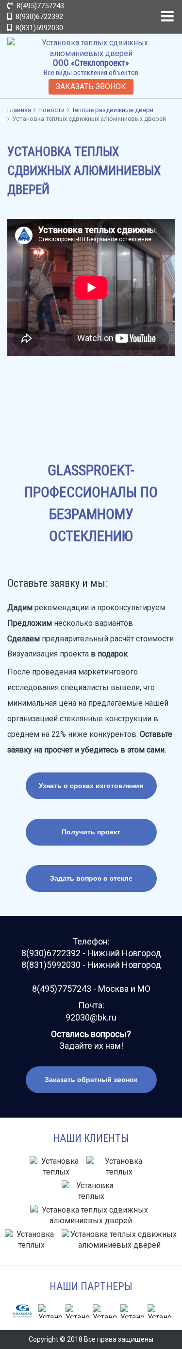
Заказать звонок (91, 86)
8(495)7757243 (39, 5)
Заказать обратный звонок (91, 1079)
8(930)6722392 (38, 16)
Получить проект (91, 832)
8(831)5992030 (38, 27)
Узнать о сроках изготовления (91, 786)
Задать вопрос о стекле (91, 878)
